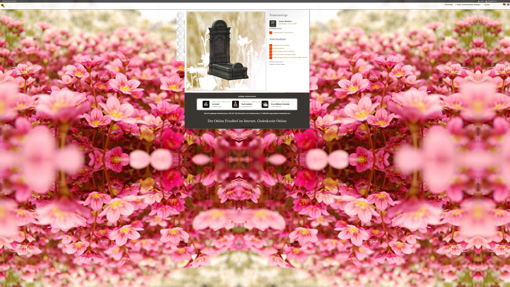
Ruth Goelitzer (247, 104)
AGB (242, 127)
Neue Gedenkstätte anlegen (469, 4)
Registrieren (492, 1)
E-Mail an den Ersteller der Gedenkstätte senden (289, 57)
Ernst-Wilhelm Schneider (280, 104)
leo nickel (215, 104)
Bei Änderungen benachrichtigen (284, 54)
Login (482, 1)
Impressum (249, 127)
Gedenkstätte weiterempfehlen (283, 51)
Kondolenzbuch (278, 48)
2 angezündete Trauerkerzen (282, 32)
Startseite (449, 4)
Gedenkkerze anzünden (281, 45)
